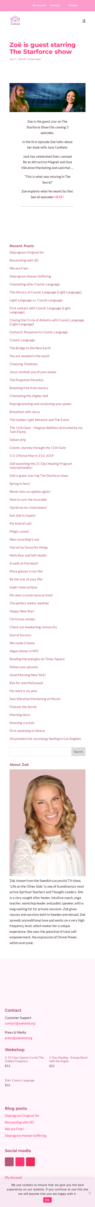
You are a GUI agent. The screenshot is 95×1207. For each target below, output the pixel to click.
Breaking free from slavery (29, 388)
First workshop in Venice (27, 731)
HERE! (59, 197)
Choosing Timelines (24, 364)
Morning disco (20, 715)
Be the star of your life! (26, 579)
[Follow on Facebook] (9, 1161)
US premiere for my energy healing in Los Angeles (45, 739)
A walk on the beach (24, 563)
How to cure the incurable (28, 499)
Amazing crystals (22, 723)
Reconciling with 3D (24, 260)
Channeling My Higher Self (29, 396)
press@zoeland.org (18, 1038)
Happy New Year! (22, 611)
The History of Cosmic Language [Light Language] (46, 292)
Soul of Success (20, 635)
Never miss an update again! (30, 491)
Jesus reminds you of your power (33, 372)
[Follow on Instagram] (30, 1161)
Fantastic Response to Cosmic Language (39, 332)
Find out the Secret (23, 707)
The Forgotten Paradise (27, 380)
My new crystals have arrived (31, 595)
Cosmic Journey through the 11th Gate (38, 448)
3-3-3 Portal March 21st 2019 (32, 456)
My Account (13, 1177)
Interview (34, 59)
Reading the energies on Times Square (37, 659)
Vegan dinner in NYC (24, 651)
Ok (47, 1200)
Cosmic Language (22, 340)
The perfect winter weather (29, 603)
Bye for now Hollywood (26, 683)
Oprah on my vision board (28, 507)
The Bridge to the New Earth (30, 348)
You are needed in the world (29, 356)
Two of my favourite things (29, 547)
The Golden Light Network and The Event (39, 420)
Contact (55, 5)
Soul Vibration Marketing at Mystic (35, 699)
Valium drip (18, 440)
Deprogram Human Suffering (30, 276)
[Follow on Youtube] (19, 1161)
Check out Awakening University (33, 627)
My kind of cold (20, 523)
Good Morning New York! (28, 675)
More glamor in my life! (26, 571)
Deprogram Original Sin (27, 252)
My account (39, 5)
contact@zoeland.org (20, 1023)
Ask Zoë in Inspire (22, 515)
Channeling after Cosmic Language (35, 284)
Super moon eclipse (23, 587)
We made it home (22, 643)
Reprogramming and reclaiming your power (41, 404)
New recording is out (24, 539)
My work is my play (23, 691)
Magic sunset (19, 531)
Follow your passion (24, 667)
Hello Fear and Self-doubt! (28, 555)
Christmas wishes (22, 619)
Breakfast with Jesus (25, 412)
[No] (89, 1193)
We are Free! (19, 268)
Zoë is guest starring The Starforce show (39, 475)
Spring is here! (20, 483)
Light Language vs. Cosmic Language (36, 300)
